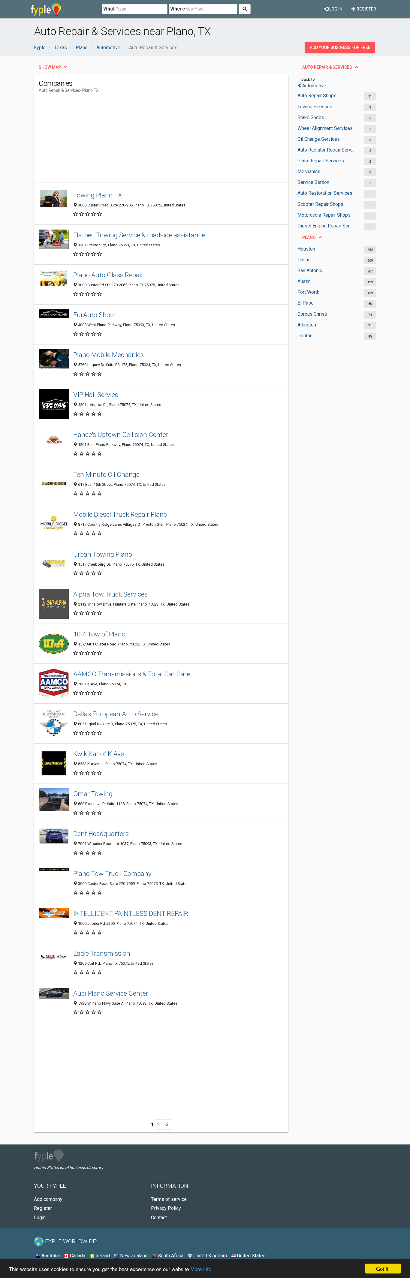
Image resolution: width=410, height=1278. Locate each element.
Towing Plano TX (97, 195)
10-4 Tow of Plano (99, 634)
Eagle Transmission (101, 953)
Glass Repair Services (320, 161)
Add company (48, 1199)
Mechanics (308, 171)
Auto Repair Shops (316, 95)
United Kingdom (209, 1255)
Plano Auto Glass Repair (108, 275)
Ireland (102, 1255)
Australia (50, 1255)
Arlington (306, 325)
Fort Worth (308, 292)
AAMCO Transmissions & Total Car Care (131, 674)
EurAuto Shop (93, 315)
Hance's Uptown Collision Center (120, 434)
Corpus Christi (312, 314)
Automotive (314, 86)
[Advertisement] (148, 140)
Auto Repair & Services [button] (327, 67)
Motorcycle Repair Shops (324, 215)
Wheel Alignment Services (325, 128)
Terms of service (169, 1199)
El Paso (305, 303)
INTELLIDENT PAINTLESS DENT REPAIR (130, 913)
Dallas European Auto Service (115, 714)
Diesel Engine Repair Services (325, 226)
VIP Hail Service (95, 394)
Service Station (313, 182)
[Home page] (46, 9)
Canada (77, 1255)
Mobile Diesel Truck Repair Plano (120, 514)
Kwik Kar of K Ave (98, 754)
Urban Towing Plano (102, 554)
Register (366, 9)
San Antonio (309, 270)
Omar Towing (93, 794)
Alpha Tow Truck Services (110, 594)
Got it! (383, 1268)
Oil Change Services (318, 139)
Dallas (304, 260)
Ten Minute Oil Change (106, 474)
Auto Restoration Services (324, 193)
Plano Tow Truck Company (112, 873)
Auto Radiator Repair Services (325, 150)
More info (200, 1269)
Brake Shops (310, 117)
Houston (306, 249)
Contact (159, 1217)
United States (251, 1255)
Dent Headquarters (101, 833)
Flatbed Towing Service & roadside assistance (139, 235)
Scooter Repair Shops (320, 204)
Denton (304, 335)
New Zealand (133, 1255)
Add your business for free (340, 47)
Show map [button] (50, 67)
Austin (304, 281)
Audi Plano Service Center (110, 993)
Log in (335, 9)
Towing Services (314, 107)
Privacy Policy (166, 1208)
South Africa (170, 1255)
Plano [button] (309, 237)
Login (40, 1217)
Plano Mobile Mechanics (108, 355)
